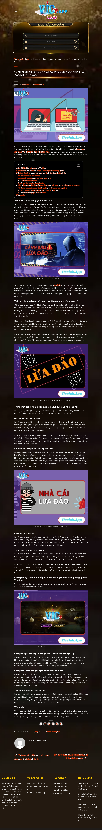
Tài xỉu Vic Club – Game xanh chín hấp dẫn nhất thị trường (88, 786)
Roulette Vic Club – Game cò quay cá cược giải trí (88, 818)
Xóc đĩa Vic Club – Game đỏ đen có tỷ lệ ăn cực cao (88, 797)
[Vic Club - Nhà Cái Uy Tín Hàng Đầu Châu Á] (51, 11)
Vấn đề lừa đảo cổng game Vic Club (31, 168)
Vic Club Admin (38, 84)
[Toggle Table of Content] (77, 164)
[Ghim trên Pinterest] (57, 724)
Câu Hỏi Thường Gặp (36, 793)
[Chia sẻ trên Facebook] (45, 724)
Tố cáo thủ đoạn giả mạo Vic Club (33, 193)
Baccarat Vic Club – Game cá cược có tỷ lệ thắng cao (88, 807)
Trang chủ (18, 59)
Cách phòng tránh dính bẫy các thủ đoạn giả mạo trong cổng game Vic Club (49, 185)
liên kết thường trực (53, 732)
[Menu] (15, 11)
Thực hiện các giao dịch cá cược (32, 183)
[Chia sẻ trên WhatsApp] (41, 724)
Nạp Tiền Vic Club (60, 783)
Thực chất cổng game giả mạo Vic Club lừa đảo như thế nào (42, 173)
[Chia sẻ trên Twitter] (49, 724)
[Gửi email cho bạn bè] (53, 724)
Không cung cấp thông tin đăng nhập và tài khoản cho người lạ (44, 188)
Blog (27, 59)
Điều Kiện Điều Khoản (36, 783)
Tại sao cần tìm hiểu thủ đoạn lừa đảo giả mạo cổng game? (41, 170)
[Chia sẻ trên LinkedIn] (61, 724)
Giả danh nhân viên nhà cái (30, 176)
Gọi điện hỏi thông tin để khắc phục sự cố (36, 178)
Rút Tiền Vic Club (60, 787)
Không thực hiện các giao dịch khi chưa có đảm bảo (39, 190)
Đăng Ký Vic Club (60, 790)
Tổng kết (21, 195)
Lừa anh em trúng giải (29, 180)
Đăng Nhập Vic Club (61, 793)
